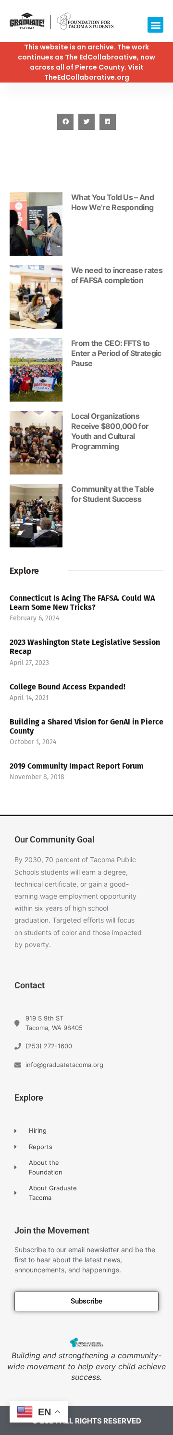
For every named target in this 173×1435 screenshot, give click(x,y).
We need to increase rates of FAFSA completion (116, 275)
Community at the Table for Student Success (112, 494)
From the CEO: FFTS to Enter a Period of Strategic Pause (116, 353)
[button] (155, 25)
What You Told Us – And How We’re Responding (112, 202)
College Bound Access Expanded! (67, 686)
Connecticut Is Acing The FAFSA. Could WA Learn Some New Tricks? (82, 602)
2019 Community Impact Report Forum (77, 766)
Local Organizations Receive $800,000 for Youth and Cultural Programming (109, 431)
